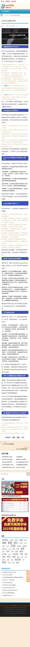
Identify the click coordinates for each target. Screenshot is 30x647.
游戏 (26, 554)
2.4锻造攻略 (19, 456)
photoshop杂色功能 (7, 582)
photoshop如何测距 (8, 444)
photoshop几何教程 (7, 575)
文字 (5, 95)
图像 (4, 542)
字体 (25, 543)
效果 (22, 548)
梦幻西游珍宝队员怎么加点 (9, 572)
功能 (21, 540)
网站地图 (10, 607)
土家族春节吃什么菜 (7, 595)
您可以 (25, 546)
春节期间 (4, 554)
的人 (3, 560)
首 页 (2, 1)
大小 (21, 543)
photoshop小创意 (20, 467)
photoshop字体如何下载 (8, 587)
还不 (9, 562)
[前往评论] (28, 576)
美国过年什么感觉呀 (21, 459)
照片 (9, 556)
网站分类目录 (24, 605)
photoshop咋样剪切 (7, 462)
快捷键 (19, 546)
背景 (12, 559)
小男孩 (15, 615)
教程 (3, 551)
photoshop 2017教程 (7, 459)
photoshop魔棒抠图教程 (8, 593)
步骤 (21, 554)
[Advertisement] (15, 632)
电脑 (18, 557)
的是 (8, 560)
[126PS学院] (15, 6)
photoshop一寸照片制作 (8, 580)
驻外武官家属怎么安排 (7, 464)
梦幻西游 (15, 554)
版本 (14, 557)
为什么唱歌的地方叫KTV (22, 462)
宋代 (3, 546)
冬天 (16, 540)
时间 (17, 551)
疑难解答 (15, 607)
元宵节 (11, 540)
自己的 (18, 559)
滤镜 (3, 557)
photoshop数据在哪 (21, 449)
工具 (13, 545)
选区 (13, 562)
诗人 (23, 560)
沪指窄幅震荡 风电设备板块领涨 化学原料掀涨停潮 (23, 464)
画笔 (26, 557)
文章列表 (7, 1)
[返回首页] (28, 572)
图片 (16, 542)
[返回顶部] (28, 580)
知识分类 (13, 1)
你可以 (5, 540)
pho (6, 26)
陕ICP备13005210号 (21, 607)
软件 (4, 562)
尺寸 (8, 546)
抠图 (10, 549)
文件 (7, 551)
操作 (13, 549)
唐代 (26, 540)
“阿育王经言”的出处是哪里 (9, 585)
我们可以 (4, 549)
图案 (16, 203)
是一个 (9, 554)
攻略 (18, 549)
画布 (22, 557)
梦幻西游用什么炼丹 (7, 456)
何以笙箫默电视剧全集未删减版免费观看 (12, 577)
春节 (21, 551)
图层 (5, 86)
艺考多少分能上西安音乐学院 (9, 590)
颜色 (17, 562)
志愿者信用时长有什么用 (8, 467)
